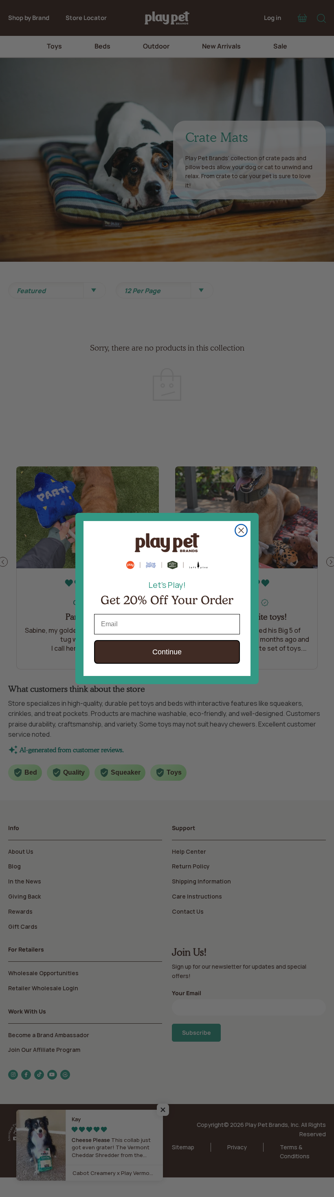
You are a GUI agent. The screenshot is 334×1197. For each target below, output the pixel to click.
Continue (167, 652)
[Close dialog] (241, 530)
